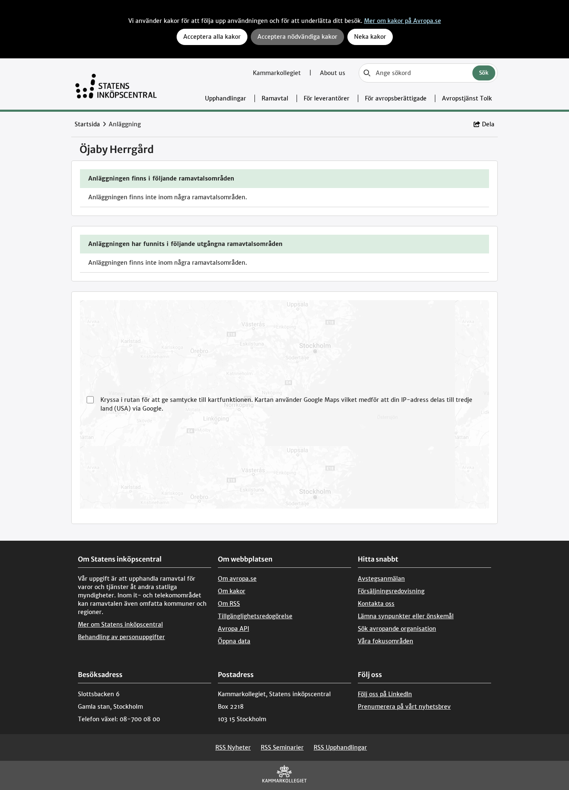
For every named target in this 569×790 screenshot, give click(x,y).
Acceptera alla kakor (212, 36)
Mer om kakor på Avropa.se (402, 21)
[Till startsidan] (116, 84)
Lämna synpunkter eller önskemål (406, 616)
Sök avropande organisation (397, 628)
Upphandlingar (225, 98)
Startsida (87, 124)
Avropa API (233, 628)
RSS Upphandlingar (340, 747)
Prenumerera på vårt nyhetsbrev (404, 706)
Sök (484, 72)
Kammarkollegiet (277, 73)
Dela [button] (488, 124)
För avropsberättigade (396, 98)
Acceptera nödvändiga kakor (297, 36)
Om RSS (229, 603)
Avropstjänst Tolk (467, 98)
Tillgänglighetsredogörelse (255, 616)
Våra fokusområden (385, 641)
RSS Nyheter (233, 747)
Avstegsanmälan (381, 578)
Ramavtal (275, 98)
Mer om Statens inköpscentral (120, 624)
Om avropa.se (237, 578)
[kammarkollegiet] (284, 775)
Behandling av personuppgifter (121, 637)
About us (332, 73)
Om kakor (231, 591)
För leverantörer (326, 98)
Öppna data (234, 641)
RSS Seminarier (282, 747)
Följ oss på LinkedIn (385, 694)
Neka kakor (370, 36)
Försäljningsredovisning (391, 591)
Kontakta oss (376, 603)
